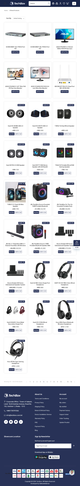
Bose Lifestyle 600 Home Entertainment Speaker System (64, 244)
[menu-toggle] (5, 3)
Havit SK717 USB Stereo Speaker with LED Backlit (40, 166)
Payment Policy (40, 426)
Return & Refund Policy (42, 410)
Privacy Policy (39, 402)
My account (63, 398)
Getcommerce (44, 483)
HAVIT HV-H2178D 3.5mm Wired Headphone (64, 284)
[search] (49, 3)
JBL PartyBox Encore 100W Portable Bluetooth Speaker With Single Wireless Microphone (40, 244)
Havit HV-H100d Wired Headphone (40, 323)
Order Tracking (64, 418)
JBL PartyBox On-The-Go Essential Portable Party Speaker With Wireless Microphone (64, 205)
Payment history (65, 410)
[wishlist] (64, 3)
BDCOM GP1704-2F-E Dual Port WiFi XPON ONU (64, 87)
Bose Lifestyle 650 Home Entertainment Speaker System (15, 284)
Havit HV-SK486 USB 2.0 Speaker (15, 126)
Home (6, 10)
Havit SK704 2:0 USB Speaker (15, 165)
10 (61, 382)
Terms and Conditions (42, 398)
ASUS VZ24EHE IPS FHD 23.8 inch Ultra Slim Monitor (40, 87)
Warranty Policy (40, 418)
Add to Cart (18, 134)
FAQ (36, 422)
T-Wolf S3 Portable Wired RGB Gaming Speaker (64, 166)
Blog (36, 430)
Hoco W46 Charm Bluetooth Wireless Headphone (64, 323)
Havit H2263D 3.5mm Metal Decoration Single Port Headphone (15, 323)
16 (71, 382)
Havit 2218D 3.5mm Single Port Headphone (40, 284)
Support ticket (64, 414)
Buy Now (11, 134)
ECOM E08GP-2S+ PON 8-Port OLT (15, 47)
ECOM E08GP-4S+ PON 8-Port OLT (40, 47)
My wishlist (63, 406)
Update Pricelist (64, 422)
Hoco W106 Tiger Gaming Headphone (15, 362)
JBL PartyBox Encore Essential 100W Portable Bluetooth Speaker (40, 205)
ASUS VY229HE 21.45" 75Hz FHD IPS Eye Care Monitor (15, 87)
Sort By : (9, 18)
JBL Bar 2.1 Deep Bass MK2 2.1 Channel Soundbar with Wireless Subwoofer (15, 244)
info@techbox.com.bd (14, 415)
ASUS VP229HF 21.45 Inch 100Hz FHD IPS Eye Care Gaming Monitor (64, 48)
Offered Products (14, 10)
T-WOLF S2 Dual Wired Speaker (64, 126)
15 (68, 382)
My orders (63, 402)
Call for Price (15, 52)
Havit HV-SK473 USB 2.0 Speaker (40, 126)
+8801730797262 (12, 411)
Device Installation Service (43, 414)
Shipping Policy (39, 406)
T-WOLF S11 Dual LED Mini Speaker (15, 205)
